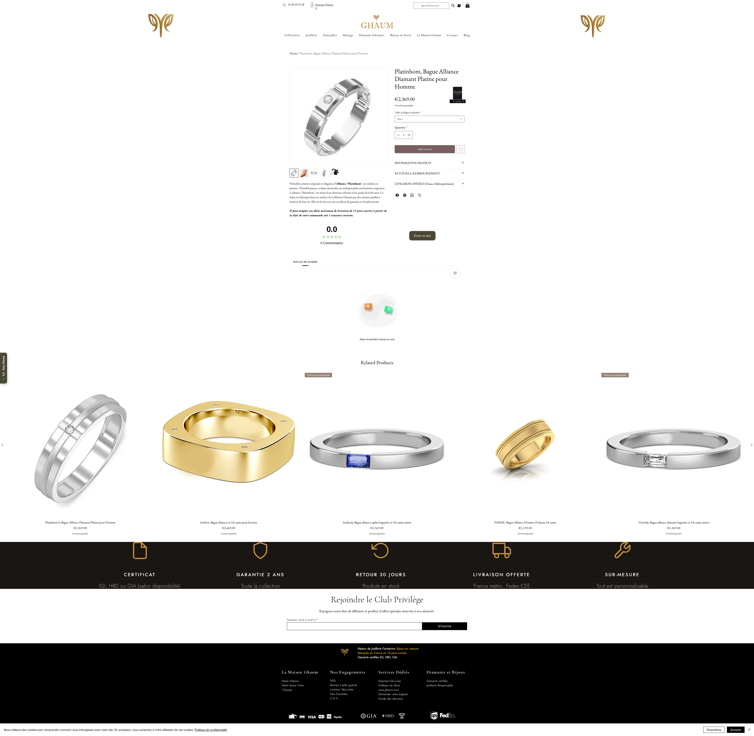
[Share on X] (419, 195)
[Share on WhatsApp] (412, 195)
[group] (377, 456)
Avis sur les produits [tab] (305, 261)
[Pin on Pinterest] (404, 195)
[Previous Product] (2, 445)
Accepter (735, 730)
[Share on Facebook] (397, 195)
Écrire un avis (422, 235)
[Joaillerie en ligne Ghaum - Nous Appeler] (284, 4)
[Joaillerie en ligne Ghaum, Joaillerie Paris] (453, 5)
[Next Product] (751, 445)
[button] (467, 5)
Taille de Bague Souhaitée (408, 112)
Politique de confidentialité (211, 730)
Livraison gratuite (404, 105)
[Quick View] (80, 445)
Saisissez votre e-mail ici (301, 619)
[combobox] (429, 119)
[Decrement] (398, 135)
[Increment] (409, 135)
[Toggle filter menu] (455, 273)
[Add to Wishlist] (461, 149)
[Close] (749, 730)
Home (293, 53)
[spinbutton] (404, 135)
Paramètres (714, 730)
